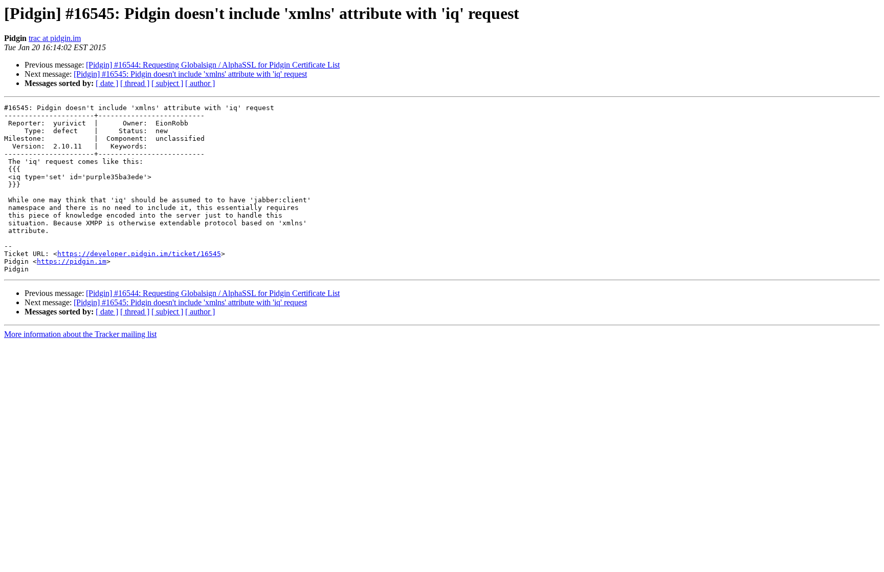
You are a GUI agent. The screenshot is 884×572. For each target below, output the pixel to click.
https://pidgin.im (71, 261)
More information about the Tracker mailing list (80, 334)
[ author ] (200, 83)
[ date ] (107, 83)
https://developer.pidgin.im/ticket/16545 (139, 254)
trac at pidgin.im (55, 38)
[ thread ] (134, 83)
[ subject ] (167, 83)
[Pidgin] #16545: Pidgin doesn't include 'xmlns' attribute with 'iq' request (190, 74)
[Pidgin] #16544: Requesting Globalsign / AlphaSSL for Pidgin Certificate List (213, 64)
